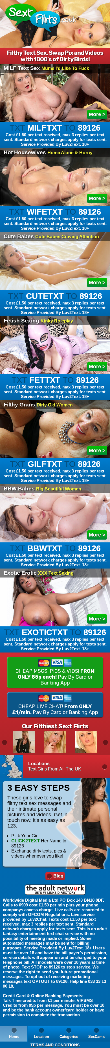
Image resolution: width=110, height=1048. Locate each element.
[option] (23, 742)
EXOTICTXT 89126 (55, 639)
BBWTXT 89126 (55, 555)
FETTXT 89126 (55, 387)
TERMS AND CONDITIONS (55, 1045)
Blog (58, 876)
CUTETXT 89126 (55, 303)
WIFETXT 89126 (55, 219)
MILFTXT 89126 (55, 135)
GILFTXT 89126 (55, 471)
